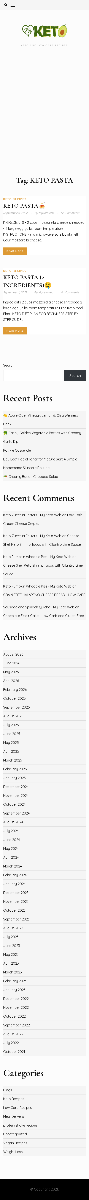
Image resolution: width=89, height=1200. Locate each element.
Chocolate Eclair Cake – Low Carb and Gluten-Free (43, 616)
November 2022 (16, 1007)
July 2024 (11, 831)
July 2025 (11, 725)
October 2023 (14, 910)
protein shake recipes (20, 1125)
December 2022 (16, 998)
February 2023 (15, 981)
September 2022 (16, 1025)
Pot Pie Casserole (17, 450)
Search (8, 365)
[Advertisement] (44, 116)
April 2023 (11, 963)
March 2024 (12, 866)
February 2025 (15, 769)
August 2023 (13, 928)
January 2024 (14, 884)
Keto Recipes (15, 199)
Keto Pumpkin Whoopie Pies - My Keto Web (37, 557)
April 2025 (11, 751)
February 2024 (15, 875)
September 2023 (16, 919)
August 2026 (13, 654)
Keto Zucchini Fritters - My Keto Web (32, 515)
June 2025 (11, 734)
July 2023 (11, 937)
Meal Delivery (13, 1116)
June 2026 (11, 663)
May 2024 (11, 848)
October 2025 (14, 698)
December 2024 (16, 787)
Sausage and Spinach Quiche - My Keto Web (38, 607)
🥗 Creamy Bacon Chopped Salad (30, 476)
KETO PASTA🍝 (24, 205)
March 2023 (12, 972)
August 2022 (13, 1034)
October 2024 (14, 804)
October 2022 (14, 1016)
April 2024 (11, 857)
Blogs (7, 1090)
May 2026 (11, 672)
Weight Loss (13, 1152)
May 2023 (11, 954)
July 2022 (11, 1043)
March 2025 (12, 760)
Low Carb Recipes (17, 1107)
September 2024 (16, 813)
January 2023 (14, 990)
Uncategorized (15, 1134)
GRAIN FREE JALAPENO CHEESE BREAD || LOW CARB (44, 595)
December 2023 (16, 893)
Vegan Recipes (15, 1143)
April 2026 (11, 681)
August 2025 (13, 716)
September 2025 (16, 707)
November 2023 (16, 901)
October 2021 (14, 1051)
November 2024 (16, 795)
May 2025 (11, 742)
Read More (15, 251)
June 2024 (11, 840)
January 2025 (14, 778)
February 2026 (15, 689)
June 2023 (11, 946)
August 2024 (13, 822)
